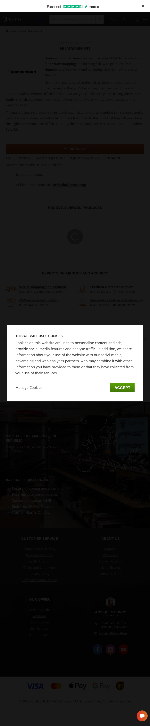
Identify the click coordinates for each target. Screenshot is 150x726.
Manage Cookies (28, 387)
